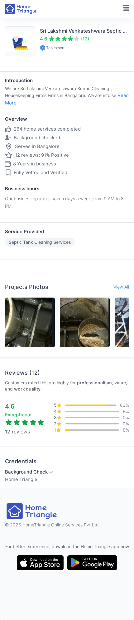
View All (121, 286)
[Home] (21, 9)
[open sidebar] (126, 8)
